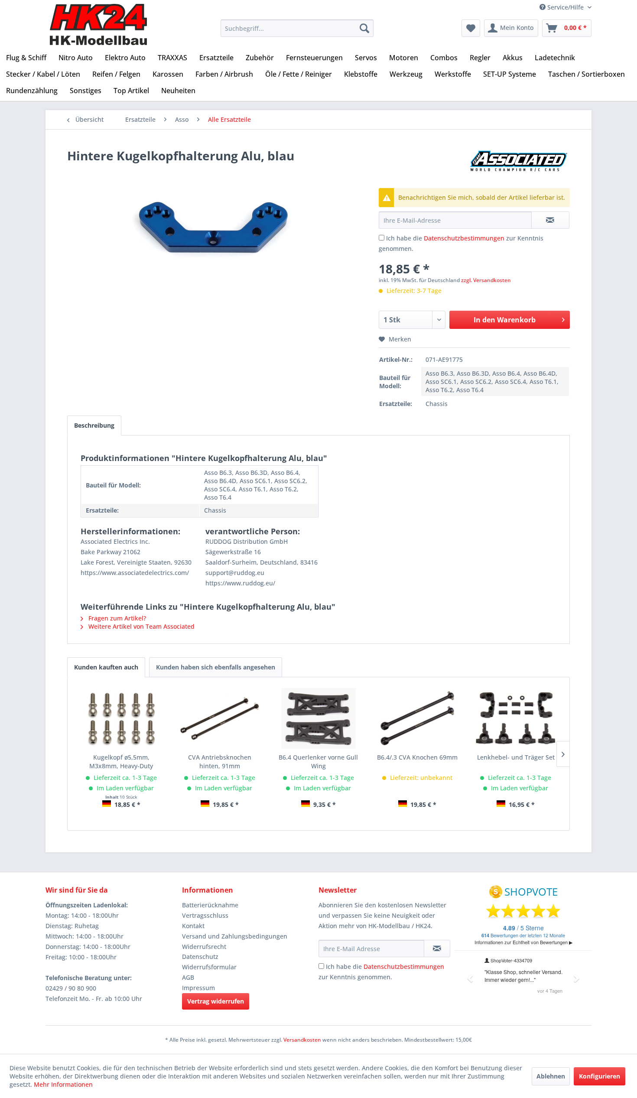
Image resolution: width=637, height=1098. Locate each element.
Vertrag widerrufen (215, 1001)
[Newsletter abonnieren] (437, 948)
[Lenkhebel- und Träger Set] (516, 718)
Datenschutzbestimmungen (464, 238)
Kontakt (193, 926)
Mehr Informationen (63, 1084)
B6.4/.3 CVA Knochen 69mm (417, 757)
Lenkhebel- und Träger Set (516, 757)
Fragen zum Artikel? (116, 618)
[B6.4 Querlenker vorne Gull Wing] (318, 718)
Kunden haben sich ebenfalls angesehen (215, 667)
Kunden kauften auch (106, 667)
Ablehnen (550, 1076)
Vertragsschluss (205, 915)
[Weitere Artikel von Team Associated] (519, 164)
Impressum (198, 988)
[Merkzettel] (471, 28)
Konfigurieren (599, 1076)
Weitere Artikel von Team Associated (141, 626)
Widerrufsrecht (204, 946)
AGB (188, 977)
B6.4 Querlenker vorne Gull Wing (318, 761)
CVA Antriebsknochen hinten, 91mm (219, 761)
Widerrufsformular (209, 967)
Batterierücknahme (210, 905)
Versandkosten (302, 1039)
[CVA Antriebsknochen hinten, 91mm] (220, 718)
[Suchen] (364, 28)
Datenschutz (200, 956)
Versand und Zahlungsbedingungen (234, 936)
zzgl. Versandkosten (486, 280)
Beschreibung (94, 425)
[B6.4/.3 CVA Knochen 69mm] (417, 718)
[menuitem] (297, 28)
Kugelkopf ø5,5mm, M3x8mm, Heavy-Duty (121, 761)
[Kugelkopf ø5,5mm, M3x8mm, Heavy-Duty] (121, 718)
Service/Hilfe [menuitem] (565, 7)
